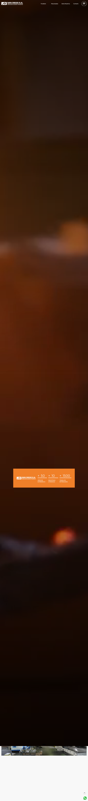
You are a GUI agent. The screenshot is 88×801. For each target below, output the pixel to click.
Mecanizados (54, 3)
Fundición (43, 3)
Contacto (75, 3)
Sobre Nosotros (66, 3)
